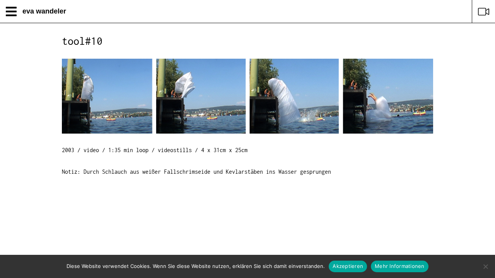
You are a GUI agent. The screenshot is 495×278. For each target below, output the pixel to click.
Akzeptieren (348, 266)
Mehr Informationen (400, 266)
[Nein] (485, 266)
